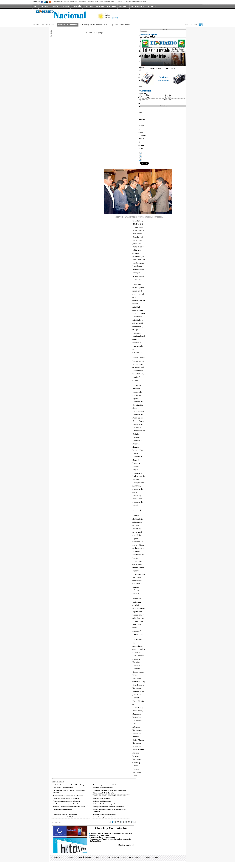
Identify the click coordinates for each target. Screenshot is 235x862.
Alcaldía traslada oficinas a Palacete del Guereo (68, 796)
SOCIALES (152, 6)
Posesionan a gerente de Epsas (62, 809)
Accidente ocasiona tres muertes (103, 787)
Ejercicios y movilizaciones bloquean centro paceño (69, 806)
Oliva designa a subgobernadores (63, 787)
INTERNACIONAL (138, 6)
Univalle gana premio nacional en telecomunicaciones (109, 796)
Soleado (101, 17)
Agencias (114, 25)
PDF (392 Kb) (171, 68)
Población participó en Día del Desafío (65, 814)
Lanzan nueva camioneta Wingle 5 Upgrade (66, 817)
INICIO (35, 6)
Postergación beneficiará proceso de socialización (108, 806)
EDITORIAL (44, 6)
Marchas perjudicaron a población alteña (66, 804)
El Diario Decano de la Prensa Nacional (63, 15)
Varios (120, 1)
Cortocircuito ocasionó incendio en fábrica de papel (69, 785)
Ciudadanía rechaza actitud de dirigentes (66, 798)
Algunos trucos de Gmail (99, 835)
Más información (124, 845)
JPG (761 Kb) (155, 68)
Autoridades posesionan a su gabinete (104, 785)
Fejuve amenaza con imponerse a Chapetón (66, 801)
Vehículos (73, 1)
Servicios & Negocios (95, 1)
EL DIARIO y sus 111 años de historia (94, 25)
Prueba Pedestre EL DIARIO (136, 1)
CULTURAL (111, 6)
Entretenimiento (110, 1)
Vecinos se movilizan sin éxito (102, 801)
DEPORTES (123, 6)
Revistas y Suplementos (67, 25)
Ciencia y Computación (111, 828)
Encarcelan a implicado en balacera (104, 817)
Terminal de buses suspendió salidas (104, 814)
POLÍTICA (65, 6)
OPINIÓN (55, 6)
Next (134, 822)
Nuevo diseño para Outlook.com (102, 837)
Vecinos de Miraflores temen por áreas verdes (107, 804)
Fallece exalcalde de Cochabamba (103, 793)
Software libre (95, 841)
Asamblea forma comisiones (101, 798)
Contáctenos (125, 25)
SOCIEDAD (88, 6)
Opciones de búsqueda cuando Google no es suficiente (111, 833)
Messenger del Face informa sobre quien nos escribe (110, 839)
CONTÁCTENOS (84, 857)
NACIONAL (100, 6)
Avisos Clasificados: (61, 1)
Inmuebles (82, 1)
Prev (110, 822)
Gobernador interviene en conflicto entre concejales (109, 790)
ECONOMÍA (76, 6)
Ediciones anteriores (163, 78)
